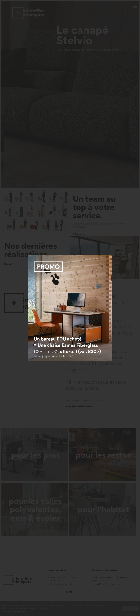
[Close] (109, 258)
